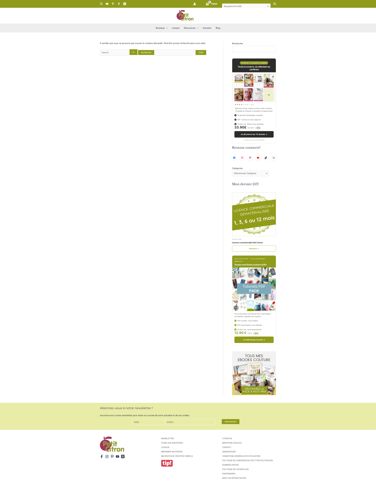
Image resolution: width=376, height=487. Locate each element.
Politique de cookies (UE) (235, 469)
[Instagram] (101, 3)
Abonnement (230, 421)
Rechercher (237, 43)
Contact (226, 447)
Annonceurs (229, 451)
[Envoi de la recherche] (134, 52)
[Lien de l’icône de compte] (194, 3)
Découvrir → (254, 249)
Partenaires (228, 473)
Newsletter (167, 438)
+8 (269, 95)
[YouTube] (107, 3)
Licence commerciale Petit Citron (247, 242)
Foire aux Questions (172, 443)
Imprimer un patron (171, 451)
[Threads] (124, 3)
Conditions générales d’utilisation (241, 456)
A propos (227, 438)
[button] (274, 4)
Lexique (165, 447)
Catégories (237, 168)
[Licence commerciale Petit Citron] (254, 214)
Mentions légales (232, 443)
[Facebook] (119, 3)
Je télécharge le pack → (254, 340)
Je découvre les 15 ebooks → (254, 134)
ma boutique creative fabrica (177, 456)
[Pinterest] (113, 3)
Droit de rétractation (234, 478)
